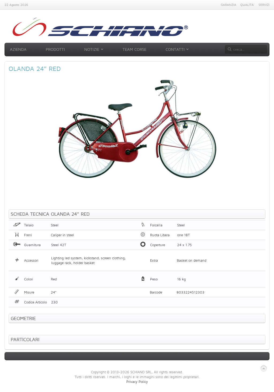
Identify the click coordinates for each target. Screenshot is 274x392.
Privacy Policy (137, 381)
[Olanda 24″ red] (137, 182)
